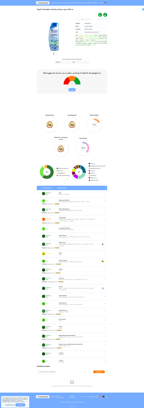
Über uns (97, 396)
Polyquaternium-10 (80, 42)
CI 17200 (93, 45)
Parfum (86, 38)
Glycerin (81, 40)
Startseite (54, 3)
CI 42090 (88, 45)
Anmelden (88, 2)
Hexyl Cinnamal (90, 42)
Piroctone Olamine (93, 38)
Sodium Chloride (102, 37)
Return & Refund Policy (81, 402)
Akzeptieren (20, 405)
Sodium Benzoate (102, 40)
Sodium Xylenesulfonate (100, 35)
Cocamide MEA (80, 37)
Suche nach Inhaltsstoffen (76, 3)
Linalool (96, 42)
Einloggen (72, 89)
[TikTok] (103, 397)
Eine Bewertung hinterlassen (99, 371)
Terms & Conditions (62, 402)
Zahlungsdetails (91, 396)
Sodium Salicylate (90, 40)
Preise (85, 396)
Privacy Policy (68, 402)
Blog (84, 3)
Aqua (77, 35)
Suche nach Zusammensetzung (63, 3)
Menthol (101, 38)
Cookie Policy (74, 402)
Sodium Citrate (79, 38)
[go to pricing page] (143, 9)
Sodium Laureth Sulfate (86, 35)
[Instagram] (101, 397)
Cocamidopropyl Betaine (90, 37)
